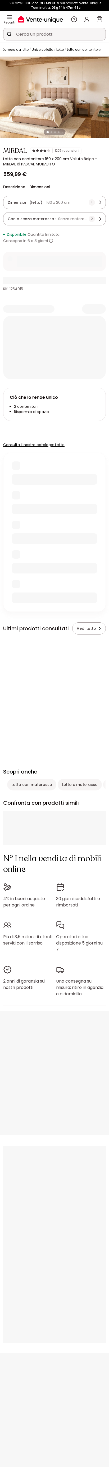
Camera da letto (15, 49)
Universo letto (42, 49)
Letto (60, 49)
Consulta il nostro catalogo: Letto (34, 444)
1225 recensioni (67, 151)
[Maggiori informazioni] (51, 241)
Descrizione (14, 186)
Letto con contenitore (84, 49)
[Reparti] (9, 17)
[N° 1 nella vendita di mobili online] (40, 19)
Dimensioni (39, 186)
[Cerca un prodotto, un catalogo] (9, 34)
